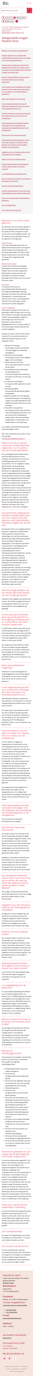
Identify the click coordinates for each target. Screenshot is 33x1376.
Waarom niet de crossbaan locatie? (14, 159)
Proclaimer (8, 1369)
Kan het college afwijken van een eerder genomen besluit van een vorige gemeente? (15, 79)
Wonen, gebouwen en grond (19, 27)
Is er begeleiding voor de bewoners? (14, 174)
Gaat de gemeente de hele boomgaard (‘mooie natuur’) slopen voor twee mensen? (15, 166)
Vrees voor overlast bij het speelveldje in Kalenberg (15, 199)
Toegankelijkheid (16, 1369)
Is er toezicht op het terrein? (11, 210)
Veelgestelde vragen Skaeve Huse (13, 33)
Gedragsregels (11, 1310)
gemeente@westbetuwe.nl (12, 1318)
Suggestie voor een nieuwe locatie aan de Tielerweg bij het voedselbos (16, 153)
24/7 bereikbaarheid (9, 205)
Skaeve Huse (6, 31)
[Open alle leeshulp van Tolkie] (16, 21)
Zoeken (29, 10)
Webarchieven (24, 1369)
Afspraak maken (8, 1283)
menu (27, 3)
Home (6, 27)
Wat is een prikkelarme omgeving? (13, 99)
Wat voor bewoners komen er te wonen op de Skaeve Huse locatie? (16, 180)
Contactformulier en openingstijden (15, 1305)
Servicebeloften (11, 1312)
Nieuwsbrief (7, 1338)
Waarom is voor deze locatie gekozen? (15, 51)
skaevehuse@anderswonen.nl (14, 439)
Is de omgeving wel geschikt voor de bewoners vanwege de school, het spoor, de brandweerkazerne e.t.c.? (16, 106)
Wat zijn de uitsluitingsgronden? (12, 186)
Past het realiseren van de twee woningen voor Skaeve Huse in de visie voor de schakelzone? (16, 115)
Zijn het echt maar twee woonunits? (14, 135)
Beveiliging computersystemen (11, 1366)
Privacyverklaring (23, 1366)
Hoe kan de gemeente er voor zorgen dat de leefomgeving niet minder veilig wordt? (16, 192)
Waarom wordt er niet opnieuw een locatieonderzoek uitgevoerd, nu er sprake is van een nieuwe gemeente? (16, 57)
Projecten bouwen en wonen (11, 29)
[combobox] (13, 10)
